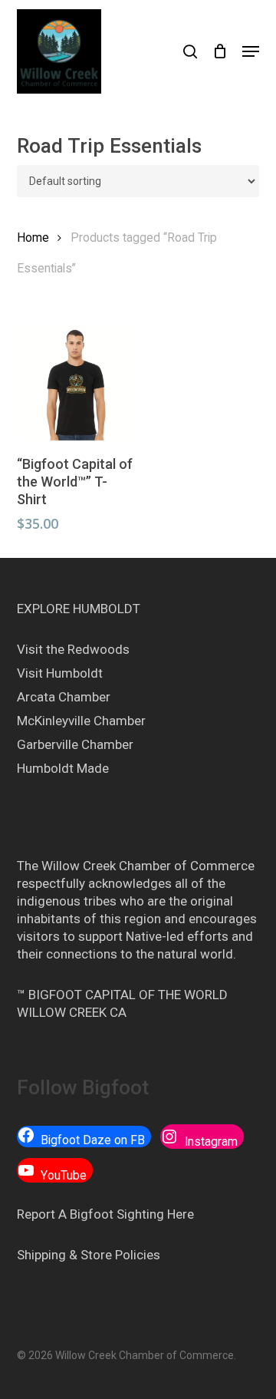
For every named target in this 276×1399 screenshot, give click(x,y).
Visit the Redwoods (73, 649)
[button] (250, 51)
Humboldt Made (63, 768)
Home (33, 237)
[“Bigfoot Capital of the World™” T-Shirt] (75, 382)
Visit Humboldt (60, 673)
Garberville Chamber (75, 744)
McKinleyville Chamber (81, 720)
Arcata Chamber (63, 696)
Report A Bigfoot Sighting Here (105, 1214)
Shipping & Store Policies (88, 1254)
